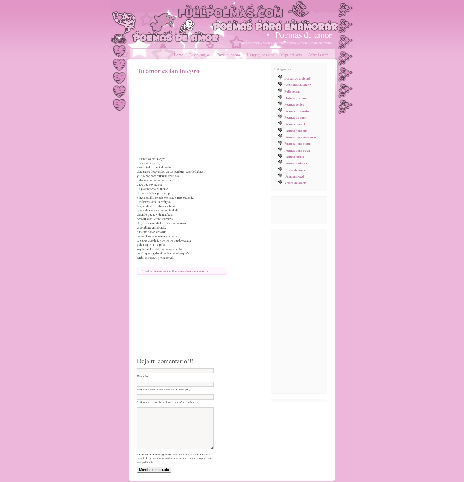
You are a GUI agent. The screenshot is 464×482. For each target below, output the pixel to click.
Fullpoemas (292, 91)
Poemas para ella (295, 130)
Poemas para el (162, 271)
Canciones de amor (297, 84)
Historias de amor (260, 54)
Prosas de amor (295, 169)
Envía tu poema (229, 54)
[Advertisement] (182, 115)
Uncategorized (294, 176)
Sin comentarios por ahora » (190, 271)
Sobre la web (318, 54)
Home (178, 54)
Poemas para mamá (297, 143)
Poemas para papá (297, 150)
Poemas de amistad (297, 111)
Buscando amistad (297, 78)
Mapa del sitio (291, 54)
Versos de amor (295, 182)
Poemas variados (295, 163)
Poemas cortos (294, 104)
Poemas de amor (304, 34)
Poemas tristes (294, 156)
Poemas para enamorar (300, 137)
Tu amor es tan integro (168, 70)
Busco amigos (199, 54)
